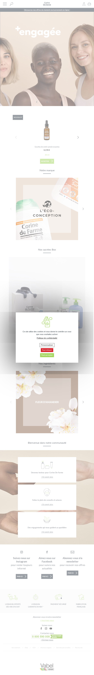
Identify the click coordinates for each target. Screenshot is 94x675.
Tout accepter (47, 355)
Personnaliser (47, 345)
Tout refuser (47, 350)
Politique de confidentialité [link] (47, 338)
